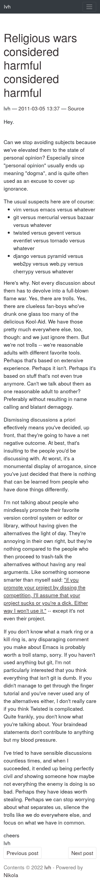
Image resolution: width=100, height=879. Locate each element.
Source (76, 108)
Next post (82, 852)
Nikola (11, 875)
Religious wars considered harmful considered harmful (40, 64)
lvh (47, 867)
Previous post (22, 852)
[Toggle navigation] (89, 7)
